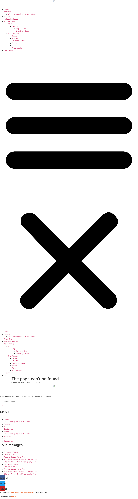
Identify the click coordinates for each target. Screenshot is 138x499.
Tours (10, 24)
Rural (14, 46)
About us (7, 12)
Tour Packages (9, 21)
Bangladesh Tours (11, 452)
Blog (5, 53)
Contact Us (8, 429)
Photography (17, 48)
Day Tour (15, 26)
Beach (14, 43)
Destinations (9, 50)
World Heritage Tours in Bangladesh (21, 14)
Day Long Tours (22, 29)
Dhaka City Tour (10, 455)
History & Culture (18, 41)
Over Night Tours (22, 31)
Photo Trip (8, 17)
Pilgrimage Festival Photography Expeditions (21, 459)
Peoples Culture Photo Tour (14, 457)
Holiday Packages (11, 19)
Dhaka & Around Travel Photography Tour (20, 462)
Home (6, 9)
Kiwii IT (14, 496)
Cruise (14, 36)
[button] (69, 192)
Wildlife (15, 38)
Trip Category (13, 33)
